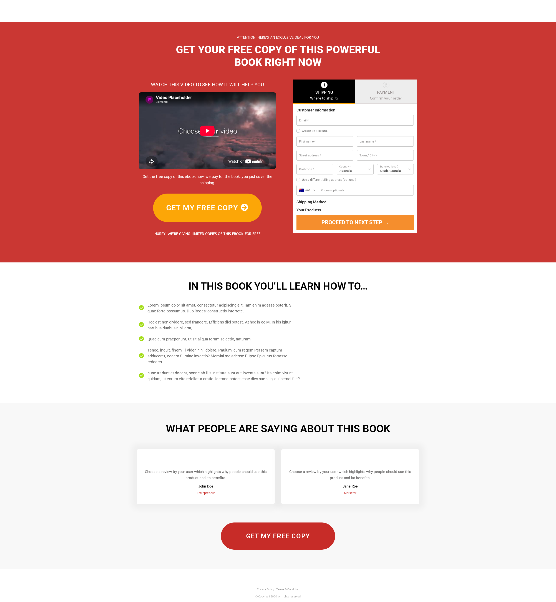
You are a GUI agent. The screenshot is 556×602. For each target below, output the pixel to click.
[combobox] (355, 169)
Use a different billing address (329, 179)
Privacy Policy (265, 589)
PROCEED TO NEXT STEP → (355, 222)
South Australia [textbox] (390, 170)
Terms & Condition (287, 589)
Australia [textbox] (345, 170)
